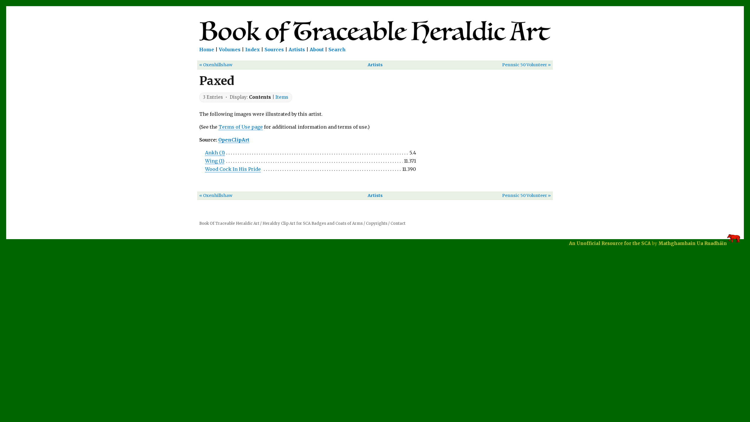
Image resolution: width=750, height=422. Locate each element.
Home (206, 49)
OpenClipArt (233, 140)
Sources (274, 49)
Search (337, 49)
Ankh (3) (215, 153)
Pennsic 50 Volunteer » (526, 64)
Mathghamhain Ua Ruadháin (692, 243)
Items (281, 97)
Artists (297, 49)
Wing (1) (214, 161)
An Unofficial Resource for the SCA (610, 243)
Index (252, 49)
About (317, 49)
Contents (260, 97)
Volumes (230, 49)
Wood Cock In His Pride (233, 169)
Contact (398, 223)
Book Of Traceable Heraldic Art (229, 223)
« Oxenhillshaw (215, 64)
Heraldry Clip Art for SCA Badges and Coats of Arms (312, 223)
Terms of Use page (241, 127)
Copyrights (376, 223)
